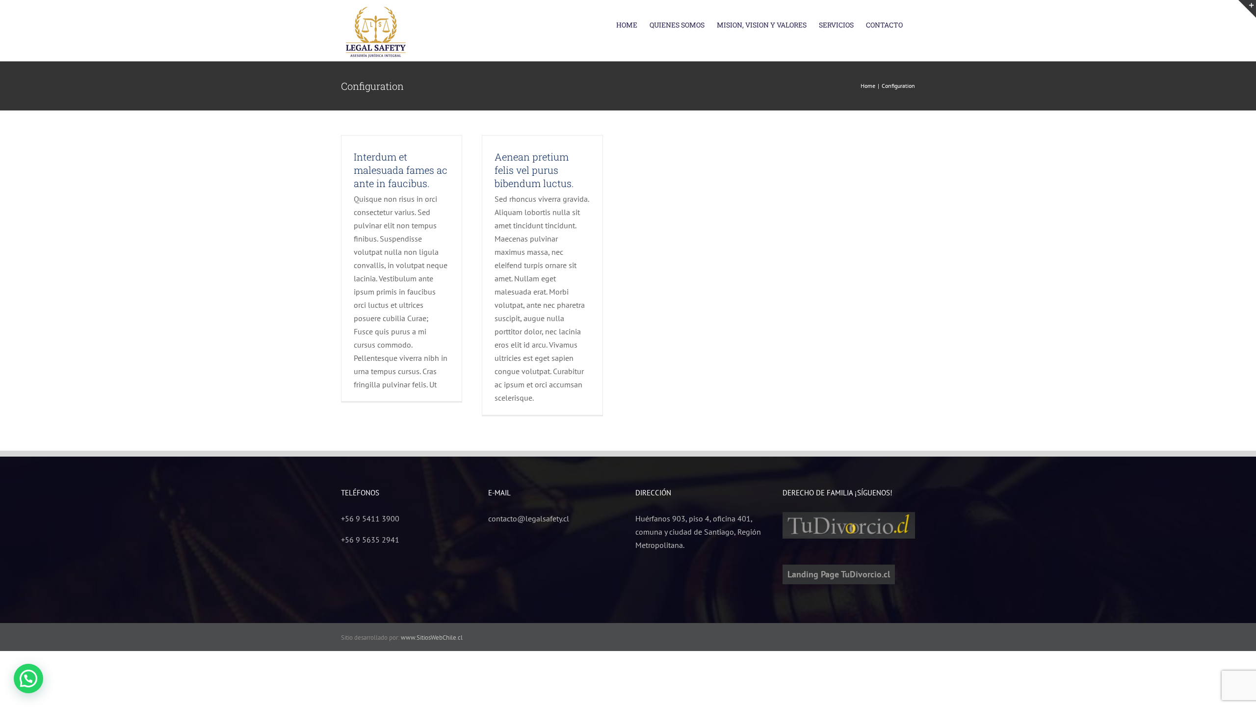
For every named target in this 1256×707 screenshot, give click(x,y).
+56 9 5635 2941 (370, 539)
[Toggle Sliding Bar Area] (1247, 9)
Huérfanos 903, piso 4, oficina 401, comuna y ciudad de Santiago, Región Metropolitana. (698, 532)
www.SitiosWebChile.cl (432, 637)
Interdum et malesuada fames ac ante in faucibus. (400, 170)
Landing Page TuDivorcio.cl (838, 574)
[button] (28, 678)
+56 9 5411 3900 (370, 518)
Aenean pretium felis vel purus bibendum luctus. (534, 170)
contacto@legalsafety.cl (528, 518)
